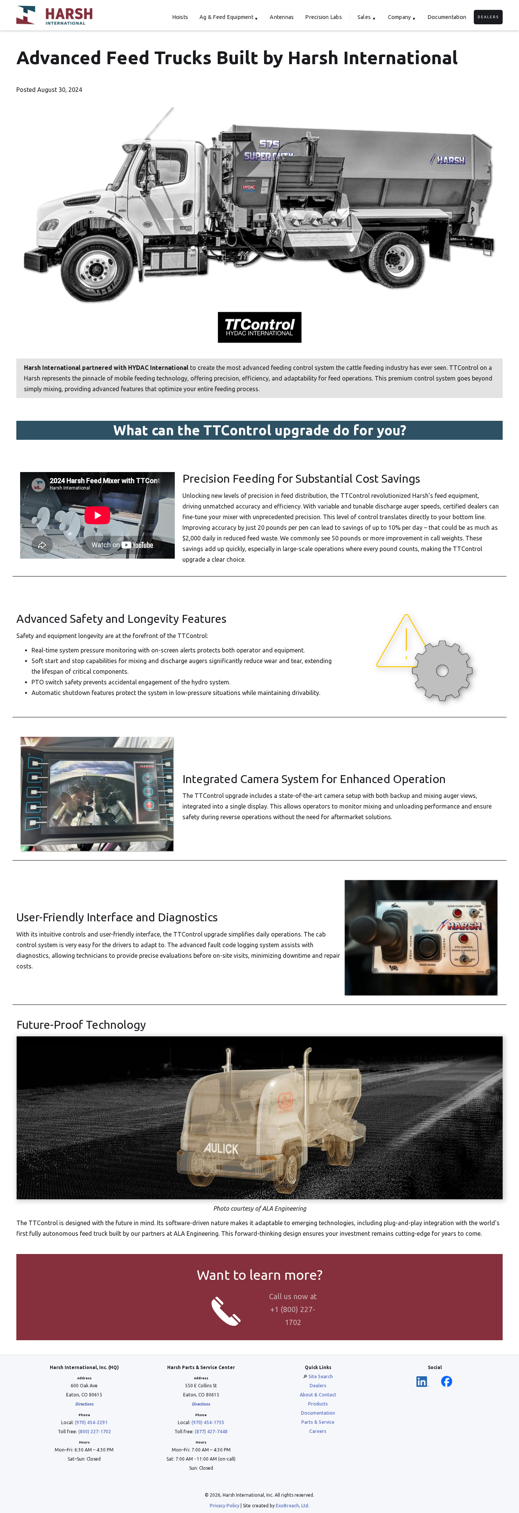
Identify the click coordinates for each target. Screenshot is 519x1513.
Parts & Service (317, 1422)
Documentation (446, 17)
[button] (229, 17)
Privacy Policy (224, 1505)
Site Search (321, 1376)
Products (318, 1403)
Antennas (282, 17)
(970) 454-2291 (91, 1422)
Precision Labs (323, 17)
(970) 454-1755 (207, 1422)
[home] (54, 15)
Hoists (180, 17)
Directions (84, 1404)
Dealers (488, 17)
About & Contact (318, 1394)
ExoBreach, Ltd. (292, 1505)
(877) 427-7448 (211, 1431)
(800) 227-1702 (94, 1431)
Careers (317, 1431)
